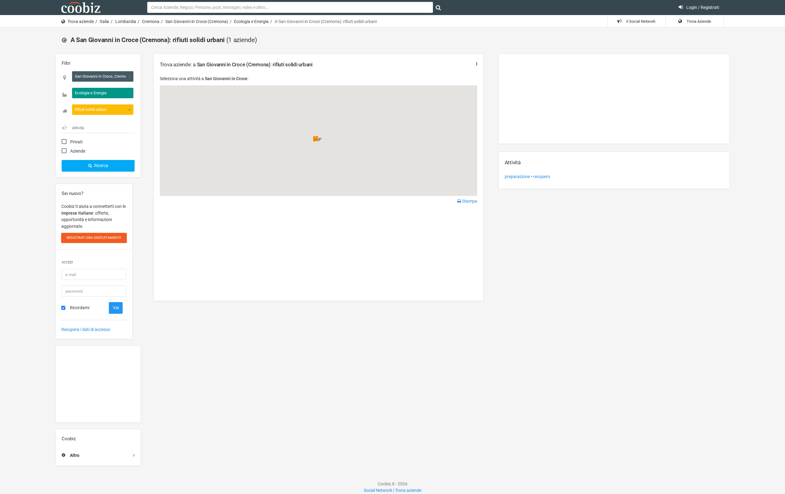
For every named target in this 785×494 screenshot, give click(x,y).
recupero (541, 176)
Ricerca (100, 165)
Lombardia (125, 21)
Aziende (77, 151)
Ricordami (79, 307)
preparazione (517, 176)
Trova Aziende (698, 21)
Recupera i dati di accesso (85, 329)
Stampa (469, 201)
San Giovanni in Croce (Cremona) (196, 21)
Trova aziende (80, 21)
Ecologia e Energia (251, 21)
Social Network (378, 490)
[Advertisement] (98, 384)
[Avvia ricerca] (438, 8)
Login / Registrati (702, 7)
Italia (104, 21)
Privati (76, 141)
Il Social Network (640, 21)
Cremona (150, 21)
